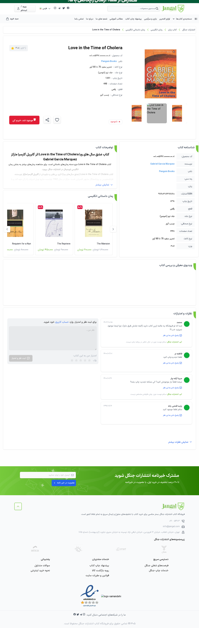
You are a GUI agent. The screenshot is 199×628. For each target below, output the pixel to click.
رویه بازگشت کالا (100, 570)
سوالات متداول (42, 565)
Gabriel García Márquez (162, 164)
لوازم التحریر (164, 19)
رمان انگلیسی (156, 29)
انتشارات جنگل (188, 29)
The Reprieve (63, 244)
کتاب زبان (172, 29)
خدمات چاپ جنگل (158, 570)
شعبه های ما (101, 19)
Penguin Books (109, 61)
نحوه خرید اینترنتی (40, 570)
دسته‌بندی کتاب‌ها (184, 19)
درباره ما (89, 19)
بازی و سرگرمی (150, 19)
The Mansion (103, 244)
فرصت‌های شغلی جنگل (156, 565)
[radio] (72, 360)
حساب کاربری (62, 322)
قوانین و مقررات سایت (97, 575)
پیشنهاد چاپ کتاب (133, 19)
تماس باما (79, 19)
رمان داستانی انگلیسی (135, 29)
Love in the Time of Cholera (106, 29)
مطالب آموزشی (116, 19)
